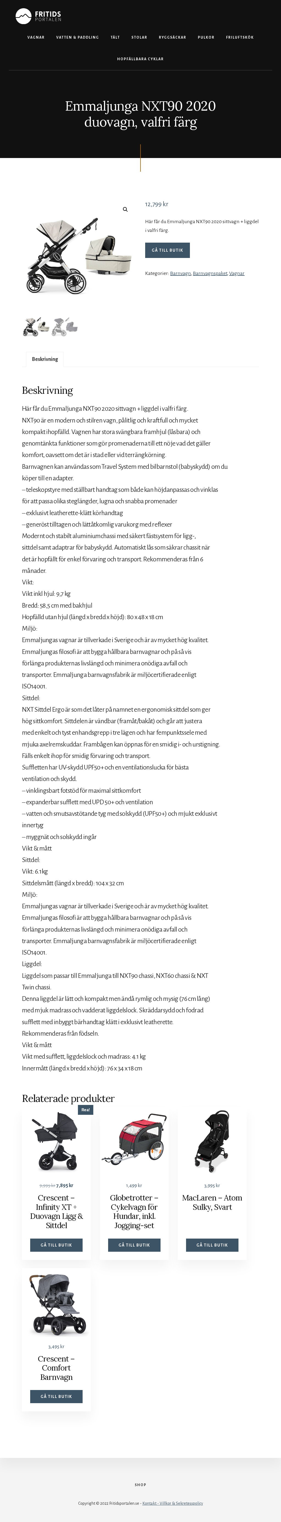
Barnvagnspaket (210, 273)
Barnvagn (180, 273)
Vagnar (237, 273)
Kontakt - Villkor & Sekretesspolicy (172, 1503)
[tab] (45, 359)
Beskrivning (45, 359)
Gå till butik (167, 250)
